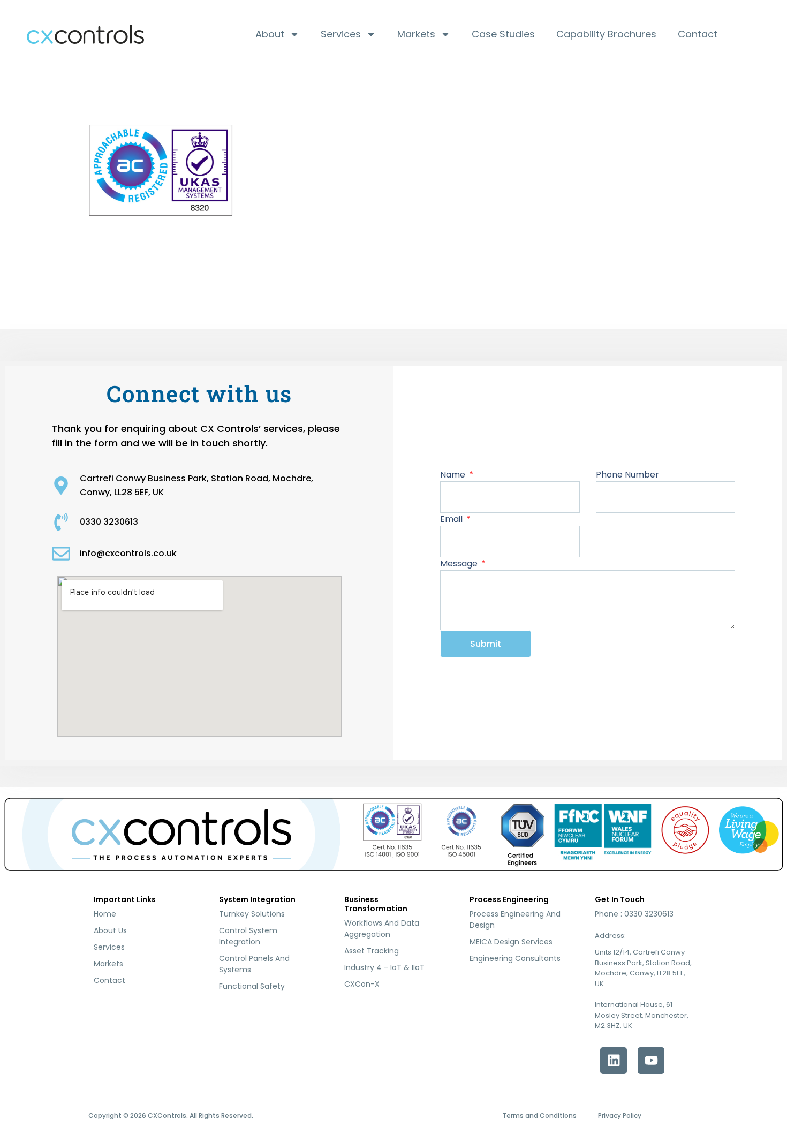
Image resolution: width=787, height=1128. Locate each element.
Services (341, 34)
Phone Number (627, 474)
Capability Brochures (606, 34)
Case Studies (503, 34)
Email (452, 519)
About (269, 34)
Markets (416, 34)
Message (460, 563)
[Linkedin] (613, 1060)
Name (453, 474)
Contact (697, 34)
